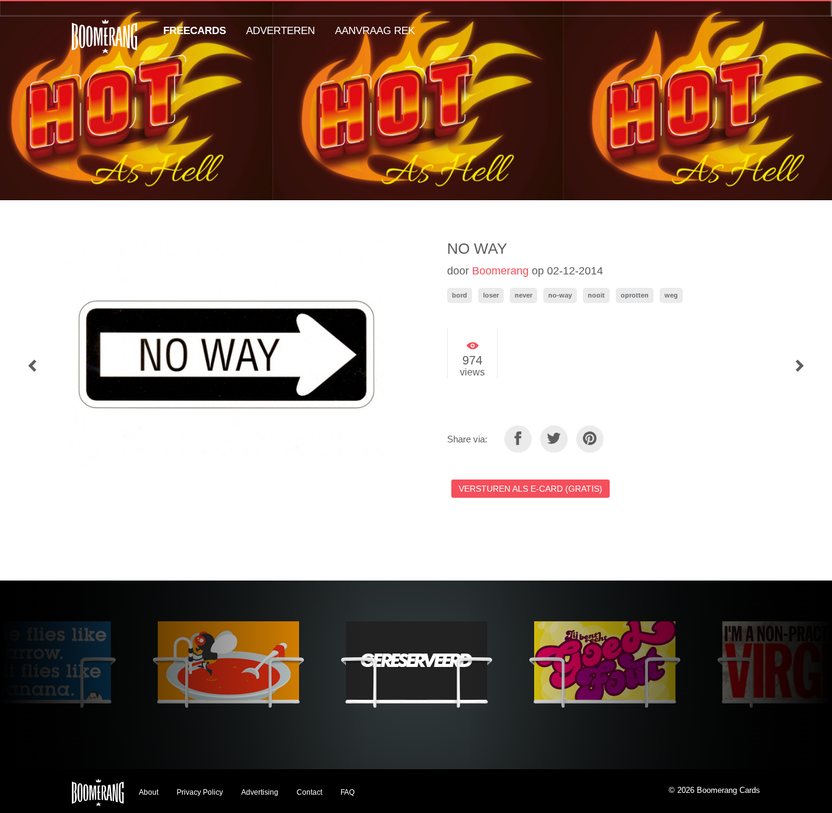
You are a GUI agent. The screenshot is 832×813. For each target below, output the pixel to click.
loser (491, 295)
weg (671, 295)
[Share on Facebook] (518, 439)
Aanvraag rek (375, 31)
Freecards (194, 31)
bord (459, 295)
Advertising (259, 792)
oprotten (635, 295)
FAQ (347, 792)
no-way (560, 295)
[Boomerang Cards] (104, 44)
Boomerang (500, 271)
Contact (309, 792)
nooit (596, 295)
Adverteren (280, 31)
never (523, 295)
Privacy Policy (200, 792)
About (148, 792)
